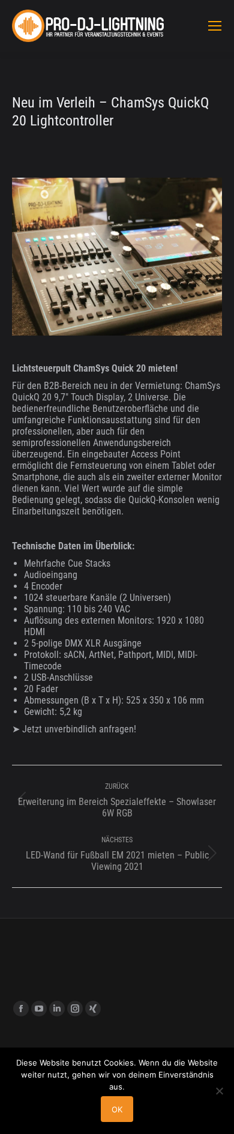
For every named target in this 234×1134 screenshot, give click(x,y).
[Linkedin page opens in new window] (57, 1008)
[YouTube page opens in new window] (39, 1008)
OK (117, 1109)
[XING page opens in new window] (93, 1008)
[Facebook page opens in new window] (21, 1008)
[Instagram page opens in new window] (75, 1008)
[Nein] (219, 1091)
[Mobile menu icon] (215, 26)
